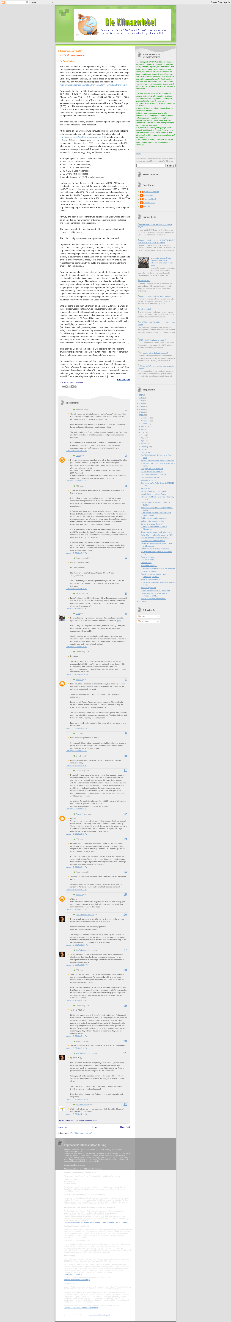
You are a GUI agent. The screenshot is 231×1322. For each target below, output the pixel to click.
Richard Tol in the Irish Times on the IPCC (157, 535)
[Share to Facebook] (72, 386)
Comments (144, 621)
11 (125, 770)
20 (125, 1041)
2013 (141, 406)
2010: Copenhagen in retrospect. (153, 599)
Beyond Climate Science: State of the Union (157, 460)
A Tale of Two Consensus (72, 55)
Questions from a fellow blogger (153, 541)
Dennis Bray (148, 195)
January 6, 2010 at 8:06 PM (76, 867)
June (143, 435)
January (144, 449)
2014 (141, 403)
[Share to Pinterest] (75, 386)
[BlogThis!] (66, 386)
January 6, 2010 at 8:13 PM (76, 889)
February (145, 447)
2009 (141, 601)
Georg (78, 456)
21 (125, 1053)
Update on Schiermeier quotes (152, 521)
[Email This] (63, 386)
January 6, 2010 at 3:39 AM (76, 647)
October (144, 424)
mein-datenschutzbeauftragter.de (99, 1315)
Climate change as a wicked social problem (154, 296)
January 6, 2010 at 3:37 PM (76, 751)
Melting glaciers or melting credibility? (155, 549)
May (143, 438)
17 (125, 950)
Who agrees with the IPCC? (151, 477)
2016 (141, 398)
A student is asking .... (149, 566)
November (145, 421)
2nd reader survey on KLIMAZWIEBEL (155, 474)
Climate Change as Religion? (151, 524)
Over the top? (146, 452)
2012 (141, 409)
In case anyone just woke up (151, 471)
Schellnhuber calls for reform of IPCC (155, 538)
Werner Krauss (81, 814)
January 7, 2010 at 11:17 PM (77, 965)
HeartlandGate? (144, 281)
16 (125, 914)
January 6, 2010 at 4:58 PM (76, 809)
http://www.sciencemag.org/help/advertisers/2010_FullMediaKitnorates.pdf (93, 85)
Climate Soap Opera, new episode (154, 491)
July (143, 432)
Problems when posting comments (154, 518)
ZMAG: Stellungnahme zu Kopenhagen (155, 590)
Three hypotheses (148, 557)
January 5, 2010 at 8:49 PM (76, 608)
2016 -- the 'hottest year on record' (152, 340)
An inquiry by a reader (149, 480)
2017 (141, 395)
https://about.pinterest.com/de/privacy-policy (81, 1307)
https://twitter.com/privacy (73, 1274)
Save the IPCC (146, 488)
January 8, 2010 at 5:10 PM (76, 1048)
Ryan (78, 614)
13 (125, 839)
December (145, 418)
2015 (141, 401)
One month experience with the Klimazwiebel (158, 568)
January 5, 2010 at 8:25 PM (76, 589)
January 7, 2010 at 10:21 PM (77, 945)
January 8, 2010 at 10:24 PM (77, 1099)
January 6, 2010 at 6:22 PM (76, 834)
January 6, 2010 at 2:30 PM (76, 728)
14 (125, 872)
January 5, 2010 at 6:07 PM (76, 481)
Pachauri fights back (148, 588)
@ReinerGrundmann (151, 192)
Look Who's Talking (148, 560)
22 (125, 1104)
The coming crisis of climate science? (153, 353)
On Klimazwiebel (144, 309)
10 (125, 756)
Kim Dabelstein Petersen (85, 914)
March (143, 444)
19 (125, 1005)
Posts (142, 617)
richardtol (79, 680)
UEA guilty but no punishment (152, 469)
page (119, 620)
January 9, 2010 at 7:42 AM (76, 1114)
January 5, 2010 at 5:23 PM (76, 451)
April (143, 441)
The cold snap (146, 563)
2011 (141, 412)
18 (125, 970)
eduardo (146, 206)
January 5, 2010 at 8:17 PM (76, 553)
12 (125, 814)
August (144, 429)
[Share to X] (69, 386)
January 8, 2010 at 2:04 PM (76, 1036)
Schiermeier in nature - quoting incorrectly (156, 532)
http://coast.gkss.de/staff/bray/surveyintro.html (81, 137)
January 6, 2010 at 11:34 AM (77, 674)
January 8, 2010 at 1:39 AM (76, 1000)
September (145, 426)
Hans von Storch (82, 1104)
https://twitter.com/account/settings (77, 1280)
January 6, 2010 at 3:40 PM (76, 765)
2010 (141, 415)
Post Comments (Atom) (81, 1133)
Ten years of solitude (149, 571)
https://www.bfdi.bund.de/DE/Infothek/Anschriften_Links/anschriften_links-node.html (95, 1222)
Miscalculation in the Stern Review (154, 494)
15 (125, 894)
